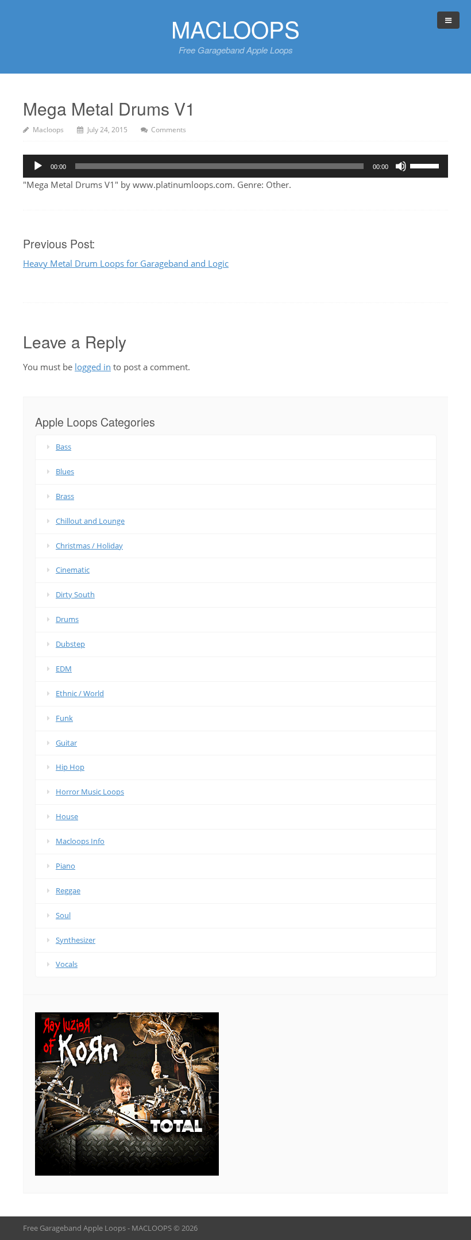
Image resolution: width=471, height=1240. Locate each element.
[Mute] (401, 166)
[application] (235, 166)
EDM (64, 668)
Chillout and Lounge (90, 521)
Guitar (66, 743)
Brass (65, 496)
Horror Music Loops (90, 791)
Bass (63, 447)
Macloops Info (80, 841)
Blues (65, 471)
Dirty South (75, 594)
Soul (63, 915)
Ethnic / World (80, 693)
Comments (168, 130)
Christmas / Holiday (89, 545)
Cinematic (73, 570)
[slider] (426, 165)
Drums (67, 619)
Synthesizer (75, 940)
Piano (65, 866)
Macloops (48, 130)
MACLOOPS (235, 28)
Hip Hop (70, 767)
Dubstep (70, 644)
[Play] (38, 166)
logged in (93, 367)
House (67, 816)
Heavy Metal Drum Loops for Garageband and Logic (126, 263)
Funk (64, 718)
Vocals (67, 964)
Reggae (68, 890)
